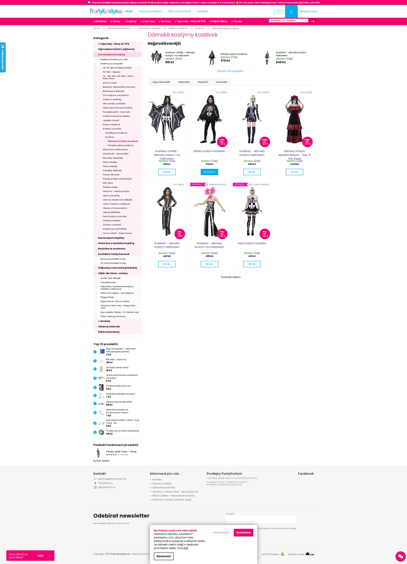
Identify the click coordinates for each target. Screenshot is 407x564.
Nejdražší (203, 82)
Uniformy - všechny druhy (116, 191)
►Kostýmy (100, 21)
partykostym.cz (106, 487)
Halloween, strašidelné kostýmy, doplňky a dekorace (117, 287)
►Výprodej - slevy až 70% (190, 21)
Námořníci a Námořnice (115, 149)
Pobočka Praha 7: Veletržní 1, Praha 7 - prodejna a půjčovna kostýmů (228, 483)
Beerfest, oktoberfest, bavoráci (119, 87)
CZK (278, 11)
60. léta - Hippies (111, 72)
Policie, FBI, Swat (111, 174)
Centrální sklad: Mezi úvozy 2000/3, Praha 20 (232, 478)
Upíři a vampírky (111, 195)
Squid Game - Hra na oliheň (115, 301)
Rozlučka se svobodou (111, 248)
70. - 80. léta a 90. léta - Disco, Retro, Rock (118, 77)
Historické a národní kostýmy (118, 107)
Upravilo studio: (296, 554)
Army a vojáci (110, 82)
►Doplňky (130, 21)
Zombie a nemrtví (112, 224)
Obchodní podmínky (163, 487)
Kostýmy (109, 137)
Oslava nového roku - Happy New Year (118, 306)
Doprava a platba (162, 483)
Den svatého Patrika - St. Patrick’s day (120, 312)
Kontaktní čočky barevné (113, 254)
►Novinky (165, 21)
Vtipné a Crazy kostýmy (115, 208)
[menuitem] (129, 11)
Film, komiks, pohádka (114, 103)
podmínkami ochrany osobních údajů (276, 528)
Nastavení (164, 556)
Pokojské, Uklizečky (112, 170)
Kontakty (157, 479)
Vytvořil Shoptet (270, 554)
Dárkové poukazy (109, 331)
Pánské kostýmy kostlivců (120, 145)
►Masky (115, 21)
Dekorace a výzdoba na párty (116, 243)
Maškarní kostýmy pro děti (114, 59)
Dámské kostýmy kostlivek (123, 141)
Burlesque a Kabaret (113, 91)
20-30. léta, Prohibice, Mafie (117, 67)
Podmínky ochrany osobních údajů (171, 499)
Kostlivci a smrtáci (112, 128)
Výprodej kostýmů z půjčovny (116, 49)
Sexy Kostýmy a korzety (115, 216)
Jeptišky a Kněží (111, 120)
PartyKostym (105, 483)
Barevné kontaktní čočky (113, 259)
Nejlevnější (184, 82)
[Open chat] (400, 556)
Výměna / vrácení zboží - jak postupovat (175, 491)
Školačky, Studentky (113, 158)
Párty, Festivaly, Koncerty (113, 316)
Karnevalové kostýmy (111, 54)
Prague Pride (107, 297)
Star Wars (108, 183)
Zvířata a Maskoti (111, 220)
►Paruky (236, 21)
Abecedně (221, 82)
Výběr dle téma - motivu (113, 273)
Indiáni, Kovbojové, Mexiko (116, 116)
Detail (166, 172)
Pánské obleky (110, 187)
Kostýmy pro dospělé (112, 63)
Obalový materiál (109, 326)
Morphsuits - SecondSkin (116, 153)
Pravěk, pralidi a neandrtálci (117, 178)
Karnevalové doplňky (111, 238)
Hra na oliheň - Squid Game (117, 233)
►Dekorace (147, 21)
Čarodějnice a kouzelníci (116, 95)
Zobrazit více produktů (229, 71)
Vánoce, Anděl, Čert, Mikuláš (117, 199)
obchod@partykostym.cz (112, 478)
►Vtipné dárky (218, 21)
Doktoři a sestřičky (112, 99)
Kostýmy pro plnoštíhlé (114, 229)
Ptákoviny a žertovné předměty (117, 267)
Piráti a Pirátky (110, 162)
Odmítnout (221, 532)
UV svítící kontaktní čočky (113, 263)
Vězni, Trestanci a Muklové (116, 204)
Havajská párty (108, 282)
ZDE (185, 548)
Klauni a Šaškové (111, 124)
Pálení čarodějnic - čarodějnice (117, 293)
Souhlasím (243, 532)
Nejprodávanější (161, 82)
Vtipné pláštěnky (111, 212)
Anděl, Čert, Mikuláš (110, 278)
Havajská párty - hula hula (116, 112)
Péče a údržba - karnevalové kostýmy (173, 495)
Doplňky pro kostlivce (116, 133)
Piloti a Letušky (110, 166)
